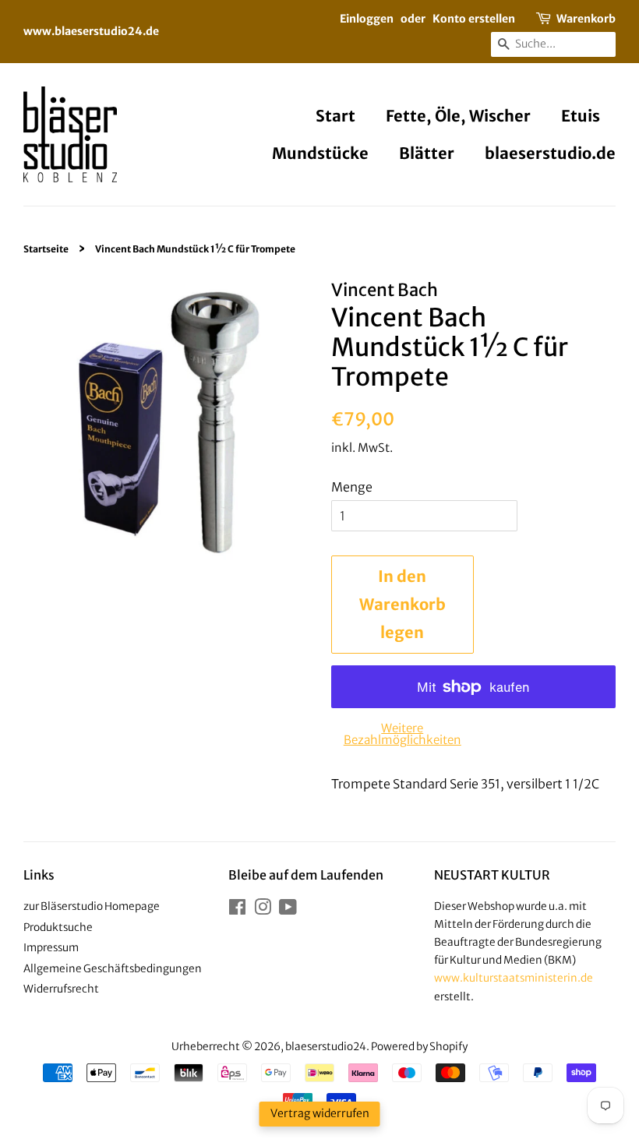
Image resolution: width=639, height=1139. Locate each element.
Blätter (426, 153)
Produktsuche (58, 927)
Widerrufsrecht (61, 989)
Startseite (46, 249)
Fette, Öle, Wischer (458, 115)
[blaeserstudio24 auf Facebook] (237, 910)
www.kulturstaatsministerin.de (513, 978)
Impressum (51, 947)
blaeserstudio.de (550, 153)
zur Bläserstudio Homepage (91, 906)
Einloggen (367, 19)
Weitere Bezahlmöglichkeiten (402, 734)
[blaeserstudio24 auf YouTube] (288, 910)
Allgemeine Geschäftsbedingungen (112, 968)
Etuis (580, 115)
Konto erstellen (473, 19)
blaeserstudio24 (325, 1046)
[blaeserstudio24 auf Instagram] (262, 910)
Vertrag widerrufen (319, 1113)
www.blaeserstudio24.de (91, 31)
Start (335, 115)
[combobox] (553, 44)
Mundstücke (320, 153)
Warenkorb (586, 19)
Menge (351, 487)
